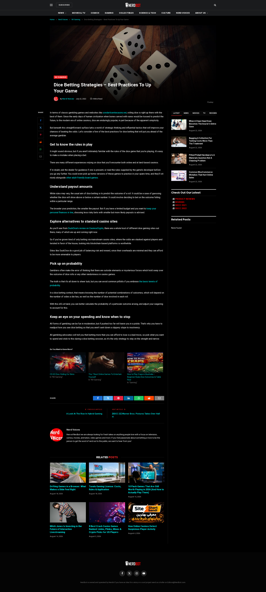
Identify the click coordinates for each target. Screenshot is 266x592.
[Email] (40, 156)
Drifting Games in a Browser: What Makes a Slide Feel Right (68, 488)
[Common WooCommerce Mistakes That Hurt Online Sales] (178, 175)
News (61, 13)
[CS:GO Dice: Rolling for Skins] (68, 362)
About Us (200, 13)
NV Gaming (60, 77)
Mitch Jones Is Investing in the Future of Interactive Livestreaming (66, 529)
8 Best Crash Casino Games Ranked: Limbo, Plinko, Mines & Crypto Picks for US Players (105, 529)
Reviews (213, 113)
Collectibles (126, 13)
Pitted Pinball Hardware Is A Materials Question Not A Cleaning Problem (202, 158)
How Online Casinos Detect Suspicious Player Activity (142, 528)
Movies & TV (78, 13)
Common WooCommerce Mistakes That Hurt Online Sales (201, 175)
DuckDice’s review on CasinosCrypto (85, 228)
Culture (166, 13)
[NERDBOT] (133, 5)
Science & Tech (147, 13)
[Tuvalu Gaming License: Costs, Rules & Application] (107, 473)
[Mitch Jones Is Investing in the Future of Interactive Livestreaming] (68, 512)
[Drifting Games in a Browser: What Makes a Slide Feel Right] (68, 473)
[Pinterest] (40, 135)
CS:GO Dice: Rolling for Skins (62, 374)
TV (204, 113)
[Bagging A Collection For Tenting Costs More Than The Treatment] (178, 141)
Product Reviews (185, 199)
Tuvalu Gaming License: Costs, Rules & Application (105, 488)
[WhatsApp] (40, 149)
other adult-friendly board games (82, 177)
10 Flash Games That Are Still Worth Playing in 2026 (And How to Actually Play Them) (146, 489)
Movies (196, 113)
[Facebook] (40, 120)
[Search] (214, 5)
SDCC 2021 (181, 205)
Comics (95, 13)
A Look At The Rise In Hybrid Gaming (84, 413)
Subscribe (64, 5)
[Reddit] (40, 142)
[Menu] (51, 5)
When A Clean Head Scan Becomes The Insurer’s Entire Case (202, 124)
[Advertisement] (133, 54)
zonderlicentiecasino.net (115, 112)
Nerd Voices (183, 13)
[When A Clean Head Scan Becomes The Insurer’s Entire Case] (178, 124)
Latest (176, 113)
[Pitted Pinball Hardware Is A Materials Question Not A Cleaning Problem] (178, 158)
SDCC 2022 (181, 208)
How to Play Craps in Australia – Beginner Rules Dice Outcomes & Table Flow (144, 377)
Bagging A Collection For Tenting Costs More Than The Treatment (201, 141)
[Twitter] (40, 128)
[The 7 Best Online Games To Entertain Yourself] (106, 362)
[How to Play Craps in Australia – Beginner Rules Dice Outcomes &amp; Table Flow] (145, 362)
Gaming (109, 13)
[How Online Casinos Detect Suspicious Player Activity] (146, 512)
